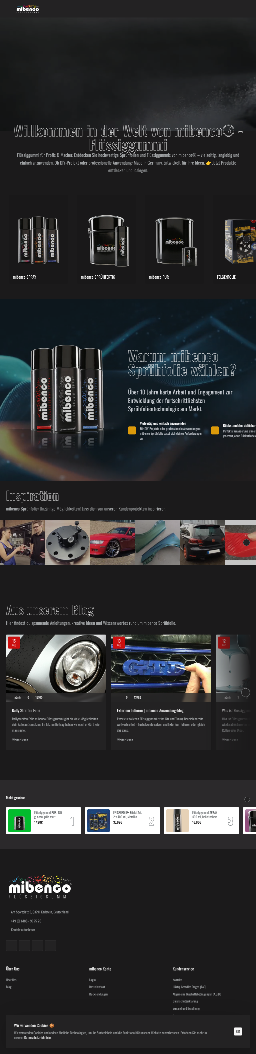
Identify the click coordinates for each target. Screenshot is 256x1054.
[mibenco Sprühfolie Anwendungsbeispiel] (22, 542)
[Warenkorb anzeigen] (246, 9)
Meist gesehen (16, 797)
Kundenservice (183, 968)
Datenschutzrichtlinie (37, 1037)
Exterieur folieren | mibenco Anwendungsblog (150, 710)
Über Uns (13, 968)
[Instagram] (24, 945)
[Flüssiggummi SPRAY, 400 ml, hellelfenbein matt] (177, 820)
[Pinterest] (50, 945)
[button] (36, 828)
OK (238, 1031)
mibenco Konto (100, 968)
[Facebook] (11, 945)
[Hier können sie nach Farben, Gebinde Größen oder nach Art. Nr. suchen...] (234, 9)
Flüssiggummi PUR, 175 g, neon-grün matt (48, 814)
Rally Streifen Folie (26, 710)
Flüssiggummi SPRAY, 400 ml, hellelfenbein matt (204, 814)
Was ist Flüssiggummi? (239, 710)
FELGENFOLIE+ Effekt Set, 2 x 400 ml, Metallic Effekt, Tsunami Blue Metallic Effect (127, 814)
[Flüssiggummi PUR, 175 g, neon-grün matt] (19, 820)
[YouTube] (37, 945)
